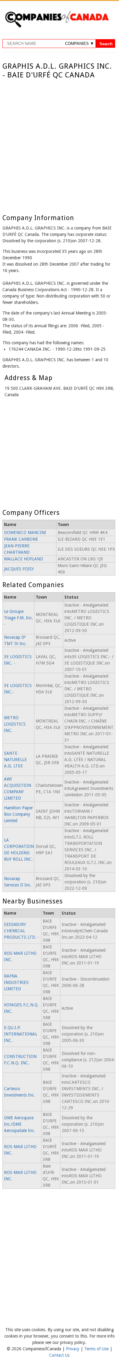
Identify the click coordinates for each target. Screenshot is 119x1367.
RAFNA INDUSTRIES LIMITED (16, 982)
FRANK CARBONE (21, 539)
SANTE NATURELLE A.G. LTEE (15, 759)
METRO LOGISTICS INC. (15, 724)
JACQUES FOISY (19, 568)
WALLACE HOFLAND (23, 558)
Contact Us (59, 1355)
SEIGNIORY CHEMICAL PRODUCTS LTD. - (21, 931)
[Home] (56, 26)
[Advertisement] (59, 142)
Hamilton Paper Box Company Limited (18, 814)
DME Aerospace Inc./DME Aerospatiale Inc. (19, 1124)
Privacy (73, 1348)
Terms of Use (97, 1348)
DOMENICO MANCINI (25, 532)
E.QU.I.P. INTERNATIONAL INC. (20, 1034)
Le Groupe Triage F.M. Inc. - (18, 618)
